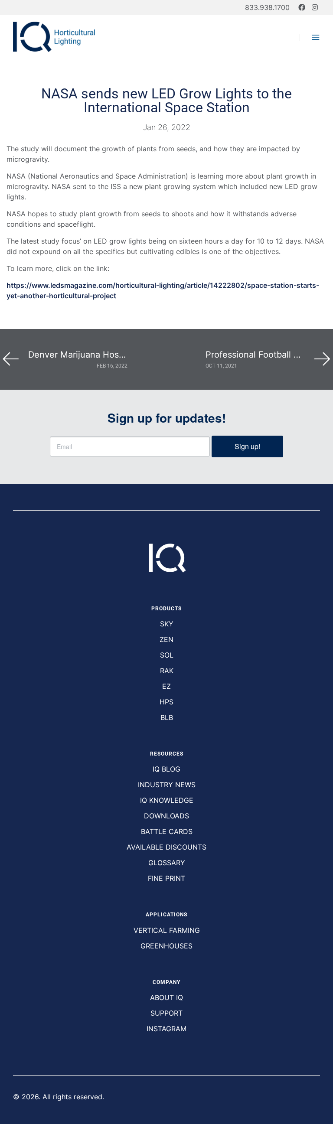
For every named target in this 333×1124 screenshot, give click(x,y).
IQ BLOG (166, 769)
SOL (166, 655)
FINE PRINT (166, 878)
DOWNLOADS (166, 815)
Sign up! (247, 446)
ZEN (166, 639)
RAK (166, 670)
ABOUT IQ (166, 997)
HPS (166, 701)
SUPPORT (166, 1013)
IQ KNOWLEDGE (166, 800)
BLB (166, 717)
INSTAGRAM (166, 1028)
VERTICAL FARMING (167, 930)
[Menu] (310, 37)
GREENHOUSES (166, 946)
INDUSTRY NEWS (167, 784)
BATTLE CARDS (167, 831)
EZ (166, 686)
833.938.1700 (267, 7)
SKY (166, 623)
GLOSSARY (166, 862)
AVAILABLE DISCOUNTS (166, 847)
